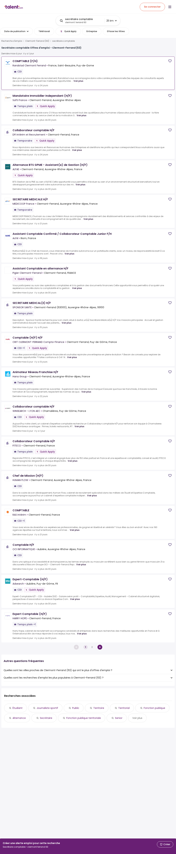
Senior (118, 718)
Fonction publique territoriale (83, 718)
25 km (110, 20)
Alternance (19, 718)
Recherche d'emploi (11, 41)
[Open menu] (170, 7)
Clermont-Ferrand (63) (37, 41)
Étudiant (18, 708)
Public (75, 708)
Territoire (98, 708)
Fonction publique (154, 708)
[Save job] (170, 60)
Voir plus (78, 80)
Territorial (124, 708)
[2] (99, 647)
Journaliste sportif (47, 708)
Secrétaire (46, 718)
